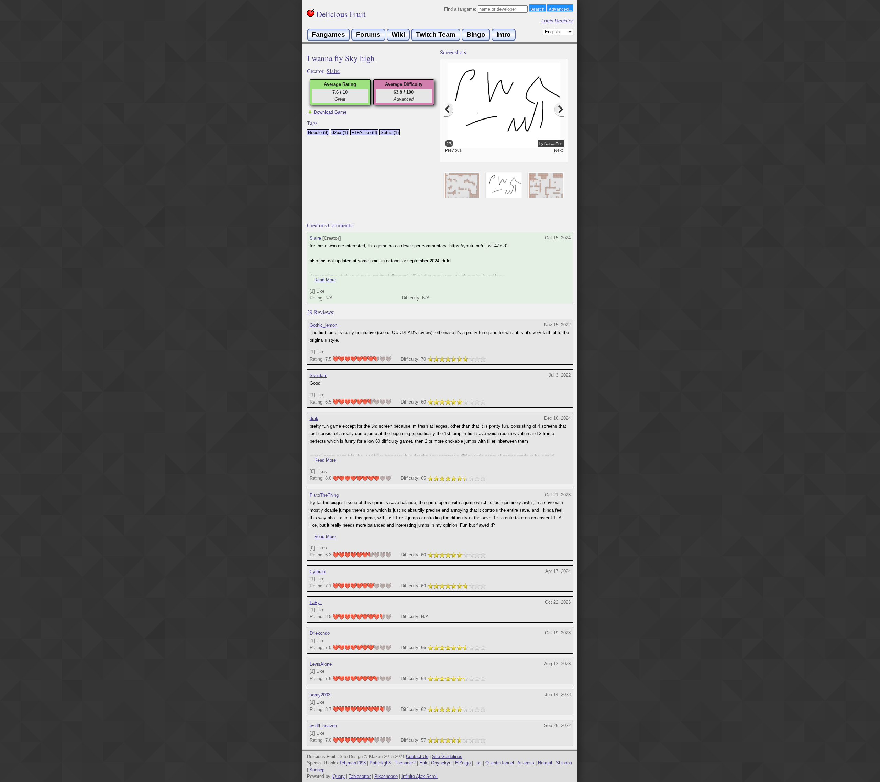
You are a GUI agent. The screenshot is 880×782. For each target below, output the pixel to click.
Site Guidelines (447, 756)
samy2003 (320, 695)
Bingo (475, 34)
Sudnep (316, 769)
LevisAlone (321, 664)
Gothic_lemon (323, 325)
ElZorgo (463, 763)
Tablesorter (360, 776)
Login (547, 20)
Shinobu (564, 763)
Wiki (398, 34)
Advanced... (560, 8)
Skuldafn (318, 375)
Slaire (333, 71)
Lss (478, 763)
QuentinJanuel (499, 763)
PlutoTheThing (324, 495)
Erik (423, 763)
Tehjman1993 (352, 763)
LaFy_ (316, 602)
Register (564, 20)
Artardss (525, 763)
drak (314, 418)
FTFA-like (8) (364, 132)
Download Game (326, 112)
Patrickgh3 (380, 763)
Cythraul (318, 571)
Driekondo (320, 633)
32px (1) (340, 132)
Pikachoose (386, 776)
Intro (503, 34)
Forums (368, 34)
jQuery (338, 776)
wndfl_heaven (323, 725)
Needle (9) (318, 132)
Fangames (328, 34)
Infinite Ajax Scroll (420, 776)
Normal (545, 763)
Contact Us (417, 756)
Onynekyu (441, 763)
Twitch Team (435, 34)
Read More (325, 279)
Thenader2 (405, 763)
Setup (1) (390, 132)
